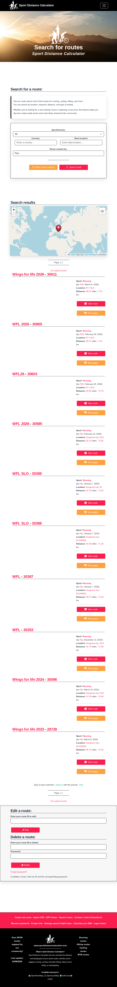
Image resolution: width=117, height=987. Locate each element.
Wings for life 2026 (28, 274)
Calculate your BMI (82, 923)
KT (87, 288)
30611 (52, 274)
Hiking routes (83, 944)
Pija (81, 434)
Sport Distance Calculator (36, 5)
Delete (26, 865)
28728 (52, 729)
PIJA (82, 284)
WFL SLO (20, 474)
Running (87, 281)
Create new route (23, 917)
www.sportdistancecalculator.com (50, 945)
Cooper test (37, 923)
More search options (44, 167)
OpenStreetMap (91, 255)
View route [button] (92, 303)
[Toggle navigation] (104, 5)
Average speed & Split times (58, 923)
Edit (26, 830)
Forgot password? (19, 872)
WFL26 (18, 374)
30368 (37, 523)
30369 (37, 474)
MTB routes (83, 954)
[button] (58, 228)
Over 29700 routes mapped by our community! (17, 944)
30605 (37, 324)
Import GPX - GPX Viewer (45, 917)
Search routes (66, 917)
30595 (37, 424)
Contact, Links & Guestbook (88, 917)
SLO (92, 288)
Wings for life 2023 (28, 729)
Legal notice (100, 923)
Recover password (20, 923)
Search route (74, 167)
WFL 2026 (20, 324)
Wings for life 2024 (28, 679)
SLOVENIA (81, 540)
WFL (16, 577)
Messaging (92, 313)
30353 (28, 630)
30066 (52, 679)
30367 (28, 577)
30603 (32, 374)
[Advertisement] (58, 76)
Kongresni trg (92, 437)
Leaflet (72, 255)
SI (101, 487)
